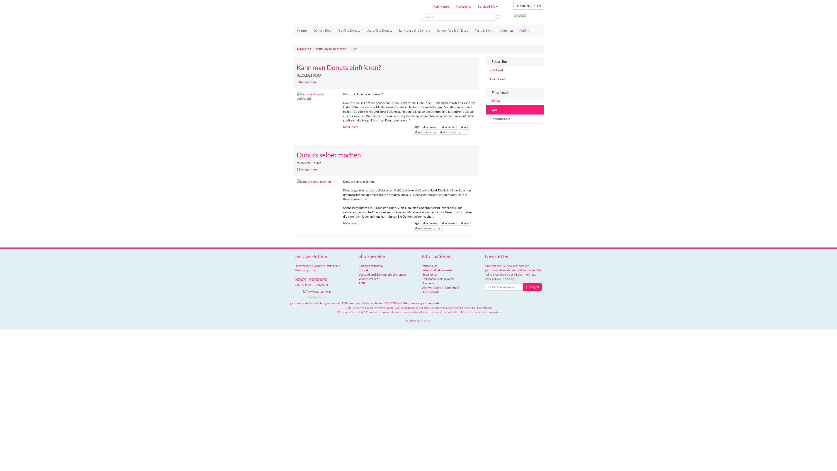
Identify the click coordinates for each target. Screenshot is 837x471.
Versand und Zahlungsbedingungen (383, 274)
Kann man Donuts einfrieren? (339, 67)
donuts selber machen (453, 132)
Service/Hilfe (486, 6)
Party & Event (484, 30)
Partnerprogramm (371, 266)
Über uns (428, 283)
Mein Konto (441, 6)
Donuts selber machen (329, 155)
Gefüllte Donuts (349, 30)
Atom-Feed (497, 79)
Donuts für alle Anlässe (452, 30)
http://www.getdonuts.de (422, 303)
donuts (465, 127)
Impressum (429, 266)
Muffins (524, 30)
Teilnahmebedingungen (438, 279)
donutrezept (449, 127)
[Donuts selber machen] (317, 181)
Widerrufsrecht (369, 279)
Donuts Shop (323, 30)
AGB (362, 283)
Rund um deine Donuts (414, 30)
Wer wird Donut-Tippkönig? (440, 287)
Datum (495, 101)
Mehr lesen (350, 127)
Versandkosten (409, 307)
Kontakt (364, 270)
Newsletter (429, 274)
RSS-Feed (496, 70)
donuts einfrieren (425, 132)
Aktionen (506, 30)
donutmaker (430, 127)
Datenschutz (430, 292)
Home (302, 30)
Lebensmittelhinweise (437, 270)
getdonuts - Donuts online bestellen (321, 49)
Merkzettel (463, 6)
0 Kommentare (307, 82)
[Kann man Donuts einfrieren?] (317, 96)
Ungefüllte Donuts (379, 30)
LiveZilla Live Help (317, 297)
